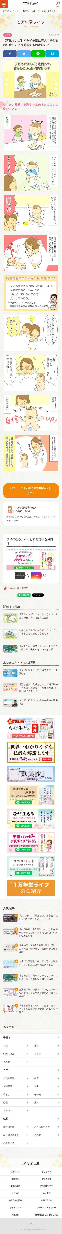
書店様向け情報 (15, 1200)
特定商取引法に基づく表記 (46, 1215)
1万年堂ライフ (46, 1186)
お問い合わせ (46, 1200)
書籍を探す (46, 1179)
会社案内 (46, 1193)
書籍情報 (15, 1179)
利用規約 (15, 1215)
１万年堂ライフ (31, 22)
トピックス (46, 1172)
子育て (8, 35)
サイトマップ (15, 1207)
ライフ (15, 11)
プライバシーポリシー (46, 1207)
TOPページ (15, 1172)
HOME (6, 11)
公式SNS (15, 1193)
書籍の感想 (15, 1186)
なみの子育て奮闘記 (18, 588)
